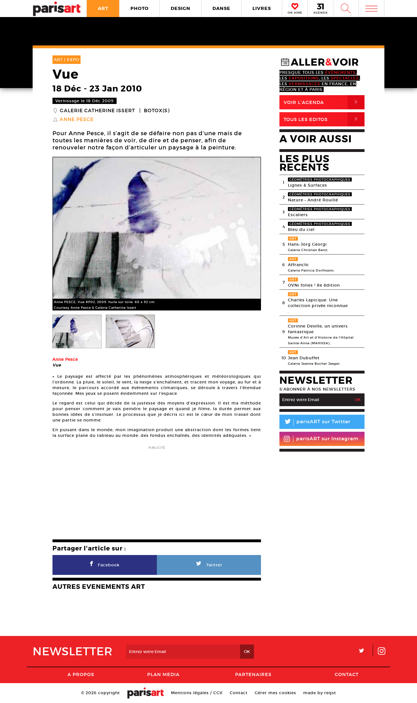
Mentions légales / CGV (197, 692)
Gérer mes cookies (275, 692)
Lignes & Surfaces (307, 185)
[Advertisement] (156, 491)
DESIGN (180, 8)
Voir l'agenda (322, 102)
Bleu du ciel (301, 229)
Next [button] (249, 234)
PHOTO (139, 8)
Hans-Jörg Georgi (307, 244)
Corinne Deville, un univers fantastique (318, 329)
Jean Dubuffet (304, 357)
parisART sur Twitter (317, 422)
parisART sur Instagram (327, 439)
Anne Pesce (77, 119)
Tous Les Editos (322, 119)
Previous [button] (64, 234)
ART (103, 8)
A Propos (81, 674)
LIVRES (261, 8)
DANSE (221, 8)
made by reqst (319, 692)
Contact (347, 674)
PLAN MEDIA (163, 674)
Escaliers (298, 214)
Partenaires (253, 674)
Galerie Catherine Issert (97, 111)
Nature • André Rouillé (313, 200)
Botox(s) (157, 111)
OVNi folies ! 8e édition (314, 285)
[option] (156, 233)
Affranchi (298, 264)
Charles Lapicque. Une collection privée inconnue (318, 302)
